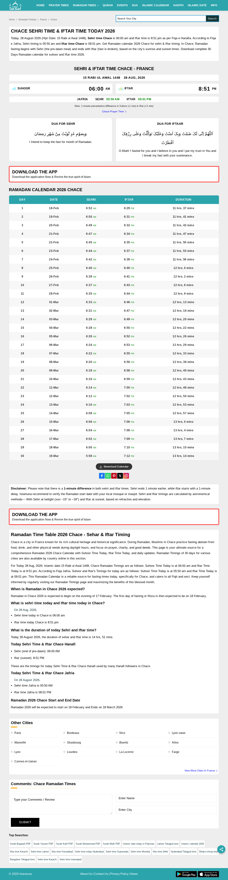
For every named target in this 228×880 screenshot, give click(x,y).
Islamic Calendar (155, 5)
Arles (175, 742)
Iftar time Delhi (160, 851)
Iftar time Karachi (19, 851)
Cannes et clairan (25, 761)
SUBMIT (25, 822)
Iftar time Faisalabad (62, 851)
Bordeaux (73, 732)
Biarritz (123, 742)
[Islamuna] (15, 5)
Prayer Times (59, 5)
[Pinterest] (114, 476)
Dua (135, 5)
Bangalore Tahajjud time (22, 859)
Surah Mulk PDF (111, 843)
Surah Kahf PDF (64, 843)
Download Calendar (115, 466)
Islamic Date (197, 5)
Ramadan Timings (27, 19)
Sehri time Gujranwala (117, 851)
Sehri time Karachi (47, 859)
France (43, 19)
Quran (108, 5)
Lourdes (72, 751)
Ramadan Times (84, 5)
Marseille (20, 742)
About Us (86, 873)
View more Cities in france (200, 770)
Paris (17, 732)
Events (122, 5)
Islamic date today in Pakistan (138, 843)
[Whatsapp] (108, 476)
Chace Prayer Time (113, 111)
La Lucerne (126, 751)
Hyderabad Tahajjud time (183, 851)
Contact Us (101, 873)
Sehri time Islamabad (70, 859)
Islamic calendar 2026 (192, 843)
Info (214, 5)
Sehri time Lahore (40, 851)
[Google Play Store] (166, 174)
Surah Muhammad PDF (88, 843)
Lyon (17, 751)
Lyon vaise (178, 732)
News (134, 873)
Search (212, 18)
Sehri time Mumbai (140, 851)
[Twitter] (120, 476)
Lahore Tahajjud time (167, 843)
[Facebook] (102, 476)
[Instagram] (126, 476)
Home (40, 5)
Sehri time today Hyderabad (89, 851)
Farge (175, 751)
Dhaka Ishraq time (208, 851)
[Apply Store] (200, 174)
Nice (122, 732)
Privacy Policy (119, 873)
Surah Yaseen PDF (43, 843)
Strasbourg (74, 742)
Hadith (178, 5)
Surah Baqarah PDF (20, 843)
